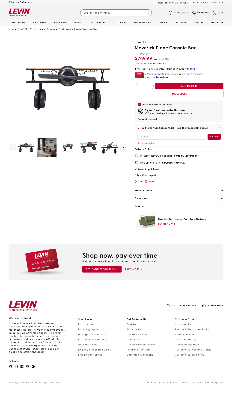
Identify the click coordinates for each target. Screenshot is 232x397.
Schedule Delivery (19, 2)
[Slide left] (12, 147)
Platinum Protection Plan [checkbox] (157, 104)
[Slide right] (123, 147)
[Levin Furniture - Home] (19, 12)
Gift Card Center (88, 344)
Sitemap (152, 382)
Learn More (131, 269)
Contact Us (217, 2)
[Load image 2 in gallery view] (47, 147)
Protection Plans (185, 334)
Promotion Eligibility (187, 344)
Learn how (165, 224)
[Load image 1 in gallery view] (26, 147)
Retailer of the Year (138, 349)
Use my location (147, 143)
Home (12, 29)
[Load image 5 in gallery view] (109, 147)
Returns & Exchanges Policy (192, 329)
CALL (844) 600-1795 (184, 305)
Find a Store (85, 324)
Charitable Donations (140, 354)
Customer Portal (185, 324)
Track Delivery (200, 2)
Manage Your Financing (92, 334)
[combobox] (116, 12)
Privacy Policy (168, 382)
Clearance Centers (138, 334)
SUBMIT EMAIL (216, 305)
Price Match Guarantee (92, 339)
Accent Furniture (47, 29)
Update (214, 136)
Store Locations (136, 329)
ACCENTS (26, 29)
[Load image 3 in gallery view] (67, 147)
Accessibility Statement (141, 344)
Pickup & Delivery (185, 339)
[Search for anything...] (148, 13)
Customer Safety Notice (189, 354)
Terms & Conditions (191, 382)
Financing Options (89, 329)
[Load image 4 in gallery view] (88, 147)
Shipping (139, 64)
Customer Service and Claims (193, 349)
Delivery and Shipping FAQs (95, 349)
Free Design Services (91, 354)
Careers (131, 324)
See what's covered (147, 119)
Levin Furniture (28, 382)
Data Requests (214, 382)
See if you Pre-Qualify (100, 269)
